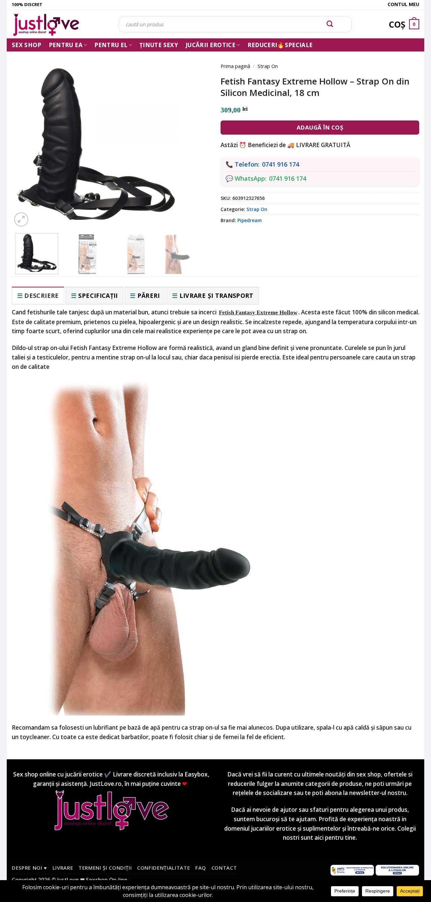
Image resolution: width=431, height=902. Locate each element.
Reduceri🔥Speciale (280, 45)
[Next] (195, 135)
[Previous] (27, 135)
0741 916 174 (280, 164)
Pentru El (110, 45)
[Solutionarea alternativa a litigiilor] (352, 869)
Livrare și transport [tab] (216, 295)
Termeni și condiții (105, 867)
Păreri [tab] (148, 295)
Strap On (268, 66)
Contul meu (403, 4)
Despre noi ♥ (29, 867)
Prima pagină (235, 66)
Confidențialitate (163, 867)
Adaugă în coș (320, 127)
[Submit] (330, 24)
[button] (21, 219)
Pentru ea (65, 45)
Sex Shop (26, 45)
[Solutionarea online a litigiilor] (397, 869)
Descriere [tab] (41, 295)
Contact (224, 867)
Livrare (63, 867)
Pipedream (249, 220)
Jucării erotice (210, 45)
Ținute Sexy (158, 45)
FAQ (200, 867)
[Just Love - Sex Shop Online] (60, 24)
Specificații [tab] (98, 295)
